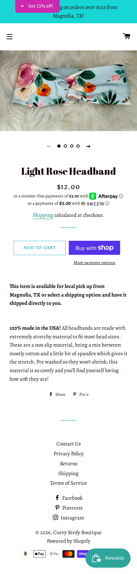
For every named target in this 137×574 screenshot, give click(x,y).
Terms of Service (68, 483)
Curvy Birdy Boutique (77, 532)
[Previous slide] (49, 146)
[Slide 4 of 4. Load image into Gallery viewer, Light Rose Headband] (78, 146)
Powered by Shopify (68, 541)
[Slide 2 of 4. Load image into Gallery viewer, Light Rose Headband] (65, 146)
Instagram (72, 517)
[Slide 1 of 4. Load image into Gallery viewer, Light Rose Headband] (59, 146)
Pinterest (72, 507)
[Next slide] (88, 146)
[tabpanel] (68, 90)
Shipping (43, 215)
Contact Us (68, 443)
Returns (68, 463)
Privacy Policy (69, 453)
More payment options (94, 263)
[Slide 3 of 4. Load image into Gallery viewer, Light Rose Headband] (71, 146)
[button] (68, 203)
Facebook (72, 498)
